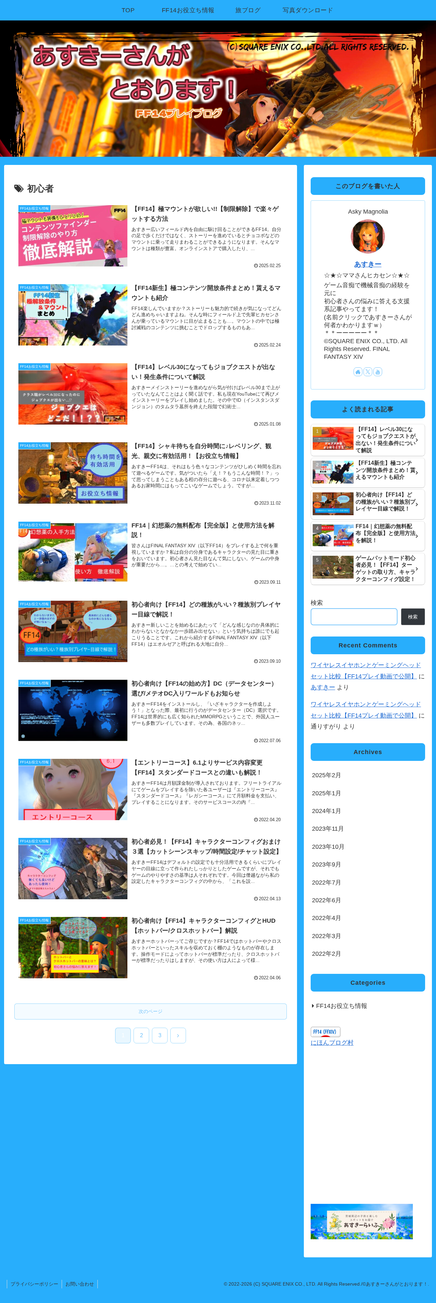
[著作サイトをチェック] (358, 371)
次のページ (150, 1011)
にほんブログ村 (332, 1042)
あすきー (368, 264)
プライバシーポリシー (34, 1284)
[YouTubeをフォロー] (377, 371)
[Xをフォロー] (367, 371)
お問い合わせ (79, 1284)
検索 (317, 602)
